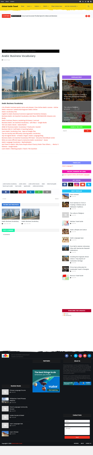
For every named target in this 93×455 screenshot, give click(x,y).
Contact (12, 1)
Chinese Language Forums (18, 390)
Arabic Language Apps (77, 238)
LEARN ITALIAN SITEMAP (17, 415)
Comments (68, 315)
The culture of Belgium (71, 107)
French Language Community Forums (18, 408)
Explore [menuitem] (37, 6)
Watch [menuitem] (45, 6)
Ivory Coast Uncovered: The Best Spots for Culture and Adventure (39, 16)
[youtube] (82, 184)
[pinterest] (88, 1)
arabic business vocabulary (14, 51)
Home (2, 1)
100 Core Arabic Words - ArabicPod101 (14, 125)
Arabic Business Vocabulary (10, 221)
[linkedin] (89, 356)
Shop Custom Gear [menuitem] (56, 6)
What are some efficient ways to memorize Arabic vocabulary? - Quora (25, 140)
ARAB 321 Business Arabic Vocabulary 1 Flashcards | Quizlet (21, 127)
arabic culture (22, 184)
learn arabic (18, 186)
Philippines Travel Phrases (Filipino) (18, 399)
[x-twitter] (83, 1)
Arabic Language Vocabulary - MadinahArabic (17, 142)
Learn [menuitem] (28, 6)
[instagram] (85, 1)
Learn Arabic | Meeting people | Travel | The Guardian (19, 149)
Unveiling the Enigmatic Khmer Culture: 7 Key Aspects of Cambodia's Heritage (79, 259)
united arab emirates (38, 186)
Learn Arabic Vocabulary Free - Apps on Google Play (19, 131)
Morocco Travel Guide (76, 275)
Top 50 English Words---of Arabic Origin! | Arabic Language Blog (22, 136)
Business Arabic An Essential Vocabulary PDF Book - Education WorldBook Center (28, 138)
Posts (66, 314)
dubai (43, 184)
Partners (76, 443)
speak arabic (27, 186)
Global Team (6, 60)
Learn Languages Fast (16, 424)
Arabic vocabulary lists (9, 112)
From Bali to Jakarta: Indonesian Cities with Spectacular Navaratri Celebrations (80, 248)
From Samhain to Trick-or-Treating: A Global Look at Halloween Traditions (75, 95)
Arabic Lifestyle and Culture (78, 230)
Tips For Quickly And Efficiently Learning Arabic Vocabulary (21, 133)
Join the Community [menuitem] (70, 6)
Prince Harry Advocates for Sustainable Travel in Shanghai (79, 268)
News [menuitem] (22, 6)
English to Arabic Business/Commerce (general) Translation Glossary (24, 114)
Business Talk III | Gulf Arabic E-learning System (17, 129)
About (7, 1)
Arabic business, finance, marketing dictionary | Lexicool (20, 120)
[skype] (91, 1)
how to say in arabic (8, 186)
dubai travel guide (51, 184)
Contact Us (88, 443)
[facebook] (80, 1)
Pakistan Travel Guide (70, 118)
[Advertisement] (46, 33)
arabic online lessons (34, 184)
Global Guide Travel (10, 6)
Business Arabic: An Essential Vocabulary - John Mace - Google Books (24, 122)
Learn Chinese (68, 86)
